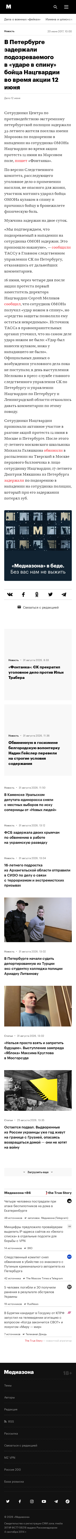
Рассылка (11, 1433)
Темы (8, 1385)
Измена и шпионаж (59, 19)
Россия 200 (12, 1469)
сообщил (12, 304)
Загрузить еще (38, 1172)
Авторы (9, 1397)
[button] (66, 7)
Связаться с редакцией (41, 606)
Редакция (10, 1409)
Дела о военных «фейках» (22, 19)
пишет (21, 161)
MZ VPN (9, 1457)
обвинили (53, 451)
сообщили (61, 247)
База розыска (14, 1481)
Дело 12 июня (12, 97)
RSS (10, 1421)
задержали (14, 481)
